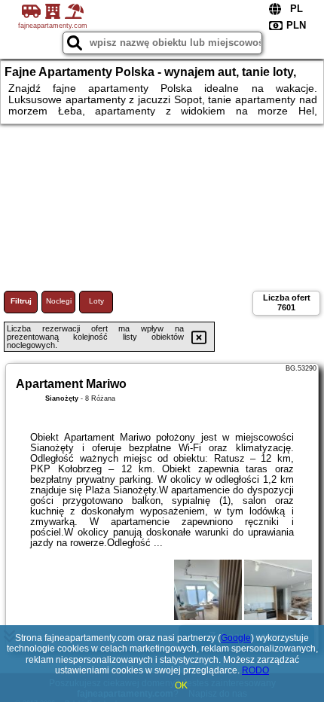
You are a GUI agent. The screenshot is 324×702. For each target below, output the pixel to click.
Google (236, 638)
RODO (255, 670)
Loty (96, 301)
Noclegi (59, 301)
